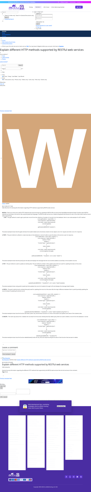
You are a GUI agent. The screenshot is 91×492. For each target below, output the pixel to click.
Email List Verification (71, 433)
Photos (4, 59)
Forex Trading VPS (33, 437)
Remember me (40, 22)
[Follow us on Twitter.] (70, 476)
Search (6, 17)
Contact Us (69, 446)
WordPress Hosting (33, 416)
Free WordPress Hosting (53, 419)
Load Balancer (32, 439)
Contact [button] (79, 2)
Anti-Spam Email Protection (54, 445)
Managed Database (14, 439)
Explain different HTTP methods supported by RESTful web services (34, 359)
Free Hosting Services (53, 416)
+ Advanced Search (9, 19)
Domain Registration (52, 437)
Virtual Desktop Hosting (53, 435)
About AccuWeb (70, 441)
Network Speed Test (71, 419)
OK (1, 388)
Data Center (69, 448)
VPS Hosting (31, 433)
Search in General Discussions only (25, 15)
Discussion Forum (52, 459)
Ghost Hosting (13, 451)
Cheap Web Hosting (14, 421)
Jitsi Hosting (12, 463)
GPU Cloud (46, 7)
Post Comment (6, 354)
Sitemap (68, 454)
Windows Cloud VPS (14, 433)
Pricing (31, 7)
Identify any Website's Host (73, 421)
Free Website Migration (53, 427)
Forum (3, 40)
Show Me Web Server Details (73, 429)
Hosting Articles (51, 461)
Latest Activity (5, 57)
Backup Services (51, 443)
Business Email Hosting (53, 447)
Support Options (32, 464)
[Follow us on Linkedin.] (81, 476)
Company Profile (70, 444)
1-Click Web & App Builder (57, 7)
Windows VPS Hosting (33, 435)
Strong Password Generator (73, 431)
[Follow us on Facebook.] (66, 476)
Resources (49, 453)
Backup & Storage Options (34, 460)
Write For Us (69, 456)
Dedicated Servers (33, 455)
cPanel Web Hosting (14, 425)
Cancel (13, 354)
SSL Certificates (51, 439)
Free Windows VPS (52, 425)
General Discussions (7, 43)
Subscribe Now (61, 406)
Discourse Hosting (14, 461)
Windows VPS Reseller (34, 451)
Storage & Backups (14, 441)
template (7, 111)
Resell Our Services (33, 443)
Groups (4, 36)
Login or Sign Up (38, 12)
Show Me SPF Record (71, 427)
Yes (1, 386)
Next (10, 111)
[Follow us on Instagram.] (73, 476)
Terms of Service (70, 450)
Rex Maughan (5, 359)
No (4, 386)
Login (79, 7)
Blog (49, 457)
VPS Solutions (31, 430)
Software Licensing (33, 462)
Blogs (3, 33)
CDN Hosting (50, 441)
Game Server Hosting (14, 453)
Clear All (2, 84)
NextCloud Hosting (14, 459)
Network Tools (70, 416)
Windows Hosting (14, 423)
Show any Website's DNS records (72, 424)
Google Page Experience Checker (72, 436)
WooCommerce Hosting (34, 421)
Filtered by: (3, 82)
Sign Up (39, 27)
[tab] (46, 56)
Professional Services (52, 449)
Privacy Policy (70, 452)
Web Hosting (12, 419)
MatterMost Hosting (14, 467)
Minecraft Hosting (14, 457)
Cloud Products (13, 430)
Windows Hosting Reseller (34, 449)
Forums (4, 31)
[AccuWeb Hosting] (13, 7)
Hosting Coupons (51, 467)
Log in (37, 23)
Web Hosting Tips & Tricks (8, 42)
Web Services (50, 432)
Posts (3, 56)
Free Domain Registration (53, 421)
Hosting (11, 416)
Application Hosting (14, 437)
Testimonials (72, 2)
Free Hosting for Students (53, 423)
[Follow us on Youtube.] (77, 476)
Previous (2, 111)
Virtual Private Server (14, 435)
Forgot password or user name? (44, 25)
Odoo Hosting (13, 455)
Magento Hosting (13, 449)
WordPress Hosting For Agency (35, 425)
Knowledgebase (6, 34)
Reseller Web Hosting (33, 447)
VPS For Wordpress (33, 423)
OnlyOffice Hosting (14, 465)
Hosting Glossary (51, 465)
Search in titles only (10, 15)
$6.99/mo (33, 2)
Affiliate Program (64, 2)
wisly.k (3, 203)
